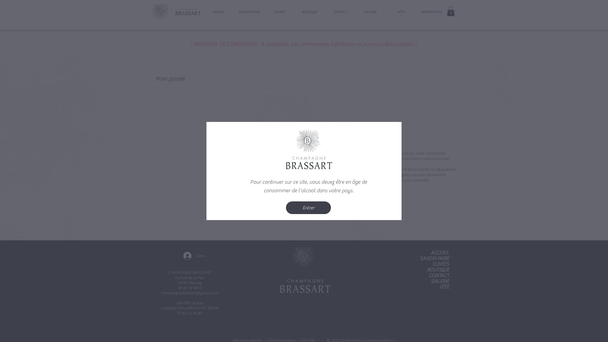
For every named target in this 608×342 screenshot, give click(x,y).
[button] (308, 207)
